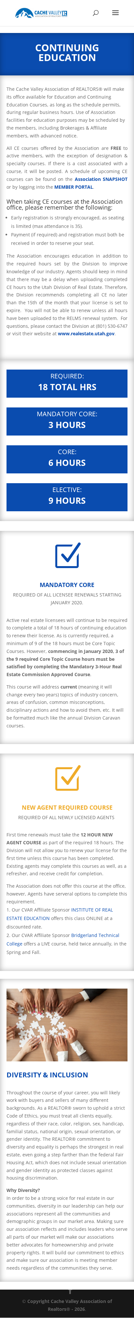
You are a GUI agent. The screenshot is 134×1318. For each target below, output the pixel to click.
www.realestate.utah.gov (86, 333)
